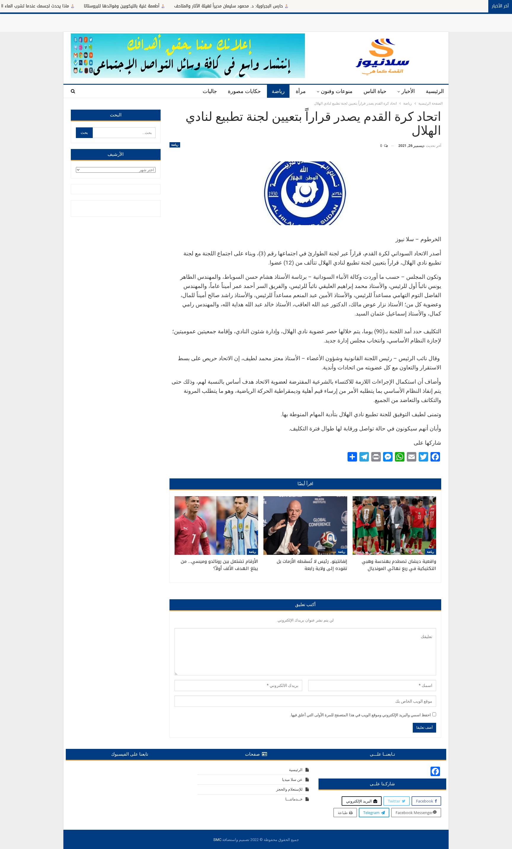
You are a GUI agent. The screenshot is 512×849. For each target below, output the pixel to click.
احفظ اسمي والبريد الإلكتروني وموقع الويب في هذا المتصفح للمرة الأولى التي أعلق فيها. (360, 715)
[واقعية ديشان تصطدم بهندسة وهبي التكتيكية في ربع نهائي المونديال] (394, 525)
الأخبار (408, 91)
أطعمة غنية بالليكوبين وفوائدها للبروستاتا (154, 6)
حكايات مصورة (244, 91)
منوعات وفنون (337, 91)
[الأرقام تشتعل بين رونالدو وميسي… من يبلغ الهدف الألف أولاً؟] (216, 525)
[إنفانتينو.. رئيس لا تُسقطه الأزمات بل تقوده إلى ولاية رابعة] (305, 525)
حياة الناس (375, 91)
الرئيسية (435, 91)
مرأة (301, 91)
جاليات (210, 91)
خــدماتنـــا (294, 799)
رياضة (278, 91)
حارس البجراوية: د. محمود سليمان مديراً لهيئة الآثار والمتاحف (261, 6)
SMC (217, 839)
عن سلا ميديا (292, 779)
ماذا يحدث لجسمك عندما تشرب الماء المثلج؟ (62, 6)
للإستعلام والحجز (289, 789)
